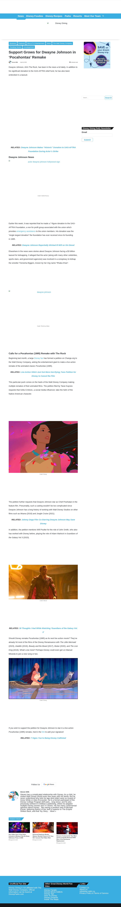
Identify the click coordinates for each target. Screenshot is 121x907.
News (21, 16)
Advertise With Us (87, 891)
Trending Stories (15, 47)
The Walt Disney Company (62, 43)
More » (53, 811)
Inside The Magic (51, 899)
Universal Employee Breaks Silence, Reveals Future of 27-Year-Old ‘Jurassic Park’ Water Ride (43, 836)
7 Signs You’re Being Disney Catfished (48, 738)
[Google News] (49, 784)
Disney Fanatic (50, 890)
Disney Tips (49, 894)
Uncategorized (29, 47)
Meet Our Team (92, 16)
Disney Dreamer (51, 897)
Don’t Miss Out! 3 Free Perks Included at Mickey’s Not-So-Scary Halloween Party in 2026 (19, 836)
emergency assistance (26, 231)
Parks (68, 16)
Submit (87, 140)
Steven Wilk (15, 62)
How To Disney (50, 896)
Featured (21, 43)
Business (13, 43)
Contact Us (84, 888)
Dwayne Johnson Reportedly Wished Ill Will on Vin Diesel (48, 245)
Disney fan (38, 358)
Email (84, 132)
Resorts (77, 16)
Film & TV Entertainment (35, 43)
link (43, 732)
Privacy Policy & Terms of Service (94, 893)
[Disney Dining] (60, 29)
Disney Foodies (34, 16)
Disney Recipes (54, 16)
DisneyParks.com (16, 894)
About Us (84, 889)
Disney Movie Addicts (53, 892)
